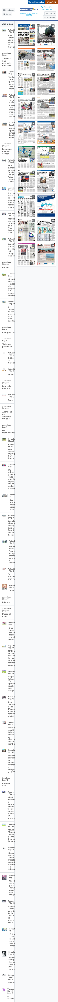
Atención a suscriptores (47, 8)
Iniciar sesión (49, 17)
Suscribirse (50, 13)
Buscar (8, 14)
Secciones (9, 10)
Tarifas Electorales (36, 2)
